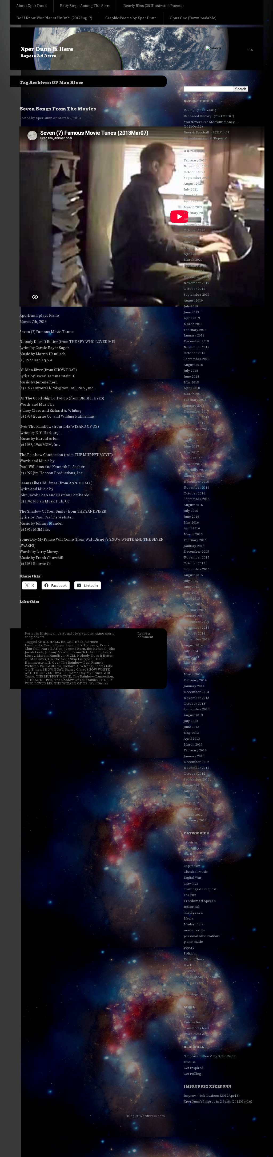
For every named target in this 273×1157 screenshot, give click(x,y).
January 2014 (194, 686)
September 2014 (197, 639)
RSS (250, 50)
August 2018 (193, 365)
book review (194, 860)
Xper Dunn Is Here (47, 49)
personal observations (75, 633)
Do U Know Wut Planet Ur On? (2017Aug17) (54, 18)
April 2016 (192, 528)
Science (190, 971)
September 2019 (197, 294)
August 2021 (193, 183)
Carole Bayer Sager (59, 645)
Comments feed (196, 1028)
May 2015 (191, 593)
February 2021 (195, 213)
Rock (188, 965)
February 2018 (195, 400)
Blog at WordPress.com (146, 1116)
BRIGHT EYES (72, 642)
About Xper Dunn (31, 5)
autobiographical (197, 848)
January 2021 (194, 219)
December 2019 (196, 277)
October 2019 (194, 289)
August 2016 (193, 505)
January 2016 (194, 546)
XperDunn (44, 118)
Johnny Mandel (57, 652)
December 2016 (196, 482)
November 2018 (196, 347)
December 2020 (196, 225)
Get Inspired (193, 1068)
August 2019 (193, 300)
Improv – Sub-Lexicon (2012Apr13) (212, 1095)
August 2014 (193, 645)
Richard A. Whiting (78, 666)
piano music (104, 633)
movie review (194, 930)
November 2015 (196, 557)
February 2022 (195, 160)
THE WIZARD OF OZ (70, 683)
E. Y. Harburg (87, 645)
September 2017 (197, 429)
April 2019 (192, 318)
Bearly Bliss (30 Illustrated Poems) (153, 5)
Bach (188, 854)
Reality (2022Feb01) (200, 110)
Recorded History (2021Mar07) (209, 116)
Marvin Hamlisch (51, 655)
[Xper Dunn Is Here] (136, 49)
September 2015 (197, 569)
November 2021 (196, 166)
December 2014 (196, 622)
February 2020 (195, 265)
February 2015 (195, 610)
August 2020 (193, 236)
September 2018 (197, 359)
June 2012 (191, 797)
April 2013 (192, 738)
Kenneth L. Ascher (86, 652)
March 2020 (193, 259)
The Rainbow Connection (93, 676)
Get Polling (192, 1074)
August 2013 (193, 715)
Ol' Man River (35, 659)
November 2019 (196, 283)
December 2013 (196, 692)
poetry (189, 947)
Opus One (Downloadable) (193, 18)
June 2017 (191, 446)
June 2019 (191, 312)
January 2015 (194, 616)
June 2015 (191, 587)
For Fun (190, 895)
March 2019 (193, 324)
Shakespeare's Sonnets (202, 977)
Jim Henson (96, 649)
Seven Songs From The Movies (57, 109)
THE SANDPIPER (38, 680)
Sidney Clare (75, 669)
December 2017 (196, 411)
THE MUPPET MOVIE (53, 676)
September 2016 (197, 499)
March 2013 (193, 744)
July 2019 (191, 306)
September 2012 (197, 779)
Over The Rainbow (67, 662)
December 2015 (196, 551)
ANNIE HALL (48, 642)
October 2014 (194, 633)
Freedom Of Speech (200, 901)
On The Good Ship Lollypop (70, 659)
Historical (47, 633)
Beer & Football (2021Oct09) (207, 132)
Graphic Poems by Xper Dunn (131, 18)
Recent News (194, 959)
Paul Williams (50, 666)
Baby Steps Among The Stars (85, 5)
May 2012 (191, 803)
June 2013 (191, 727)
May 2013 (191, 733)
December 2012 (196, 762)
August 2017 (193, 435)
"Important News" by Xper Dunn (209, 1056)
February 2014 (195, 680)
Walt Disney (98, 683)
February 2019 (195, 330)
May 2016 (191, 522)
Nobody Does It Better (95, 655)
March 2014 (193, 674)
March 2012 (193, 815)
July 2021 (191, 189)
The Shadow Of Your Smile (75, 680)
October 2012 (194, 773)
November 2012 (196, 768)
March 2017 (193, 464)
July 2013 (191, 721)
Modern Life (193, 924)
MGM (70, 655)
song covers (35, 637)
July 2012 (191, 791)
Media (188, 918)
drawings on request (200, 889)
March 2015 (193, 604)
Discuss (190, 1062)
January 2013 (194, 756)
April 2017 (192, 458)
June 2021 (191, 195)
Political (190, 953)
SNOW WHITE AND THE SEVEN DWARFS (67, 671)
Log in (189, 1016)
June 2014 (191, 657)
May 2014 (191, 662)
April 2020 (192, 254)
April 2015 (192, 598)
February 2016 (195, 540)
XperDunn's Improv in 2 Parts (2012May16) (218, 1101)
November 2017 (196, 417)
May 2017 (191, 452)
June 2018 (191, 376)
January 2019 (194, 335)
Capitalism (192, 866)
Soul (187, 988)
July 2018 (191, 371)
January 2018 (194, 405)
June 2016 (191, 516)
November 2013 (196, 698)
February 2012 (195, 820)
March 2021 (193, 207)
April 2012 (192, 809)
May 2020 (191, 248)
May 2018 (191, 382)
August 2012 (193, 785)
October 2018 (194, 353)
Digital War (193, 877)
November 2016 (196, 487)
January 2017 (194, 476)
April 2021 (192, 201)
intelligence (193, 912)
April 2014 (192, 668)
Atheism (190, 842)
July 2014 (191, 651)
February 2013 (195, 750)
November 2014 (196, 627)
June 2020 (191, 242)
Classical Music (196, 872)
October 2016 (194, 493)
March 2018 (193, 394)
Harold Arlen (51, 649)
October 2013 (194, 704)
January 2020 (194, 271)
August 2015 (193, 575)
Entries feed (193, 1022)
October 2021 (194, 172)
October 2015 (194, 563)
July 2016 (191, 511)
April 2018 (192, 388)
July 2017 (191, 441)
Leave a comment (145, 635)
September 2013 (197, 709)
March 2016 (193, 534)
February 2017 (195, 470)
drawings (191, 883)
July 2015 (191, 581)
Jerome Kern (74, 649)
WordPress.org (196, 1034)
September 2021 (197, 178)
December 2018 (196, 341)
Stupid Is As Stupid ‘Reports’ (205, 138)
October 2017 (194, 423)
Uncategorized (195, 994)
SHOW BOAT (53, 669)
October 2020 (194, 230)
